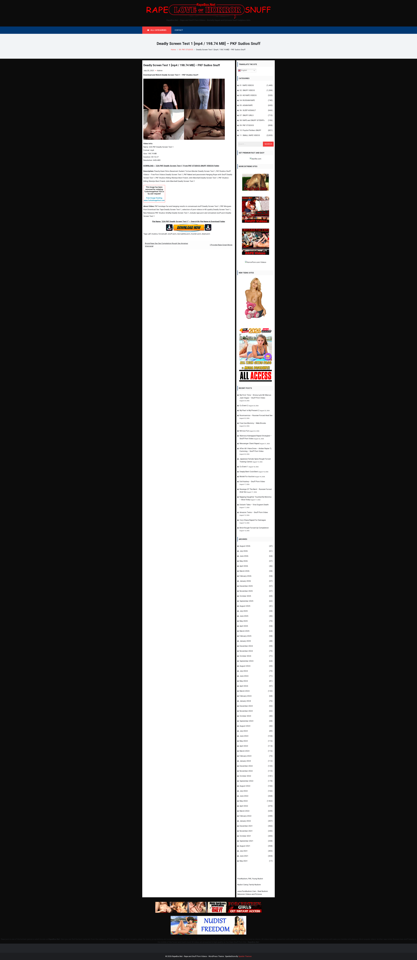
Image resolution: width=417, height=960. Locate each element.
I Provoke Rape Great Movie (221, 245)
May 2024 (244, 681)
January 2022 (245, 821)
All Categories (158, 30)
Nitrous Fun (244, 431)
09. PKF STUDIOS (247, 125)
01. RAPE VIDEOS (247, 85)
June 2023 (244, 736)
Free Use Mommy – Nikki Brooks (253, 423)
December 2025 (246, 586)
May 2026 (244, 561)
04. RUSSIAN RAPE (247, 100)
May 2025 (244, 621)
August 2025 (245, 606)
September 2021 (246, 841)
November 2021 (246, 831)
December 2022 (246, 766)
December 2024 (246, 646)
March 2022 (244, 811)
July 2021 (244, 851)
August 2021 (245, 846)
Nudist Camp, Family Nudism (249, 885)
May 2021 (244, 861)
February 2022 (245, 816)
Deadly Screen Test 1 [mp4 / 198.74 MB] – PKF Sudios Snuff (181, 65)
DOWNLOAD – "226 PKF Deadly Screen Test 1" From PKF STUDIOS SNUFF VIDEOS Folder (181, 166)
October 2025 (245, 596)
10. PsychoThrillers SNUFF (250, 130)
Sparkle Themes (245, 956)
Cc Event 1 (244, 466)
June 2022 (244, 796)
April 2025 (244, 626)
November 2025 (246, 591)
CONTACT (179, 30)
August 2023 (245, 726)
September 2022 (246, 781)
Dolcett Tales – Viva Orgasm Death (254, 505)
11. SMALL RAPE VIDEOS (250, 135)
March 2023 (244, 751)
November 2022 (246, 771)
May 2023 (244, 741)
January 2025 (245, 641)
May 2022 (244, 801)
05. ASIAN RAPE (246, 105)
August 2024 (245, 666)
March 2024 (244, 691)
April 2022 (244, 806)
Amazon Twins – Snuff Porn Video (254, 512)
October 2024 (245, 656)
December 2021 (246, 826)
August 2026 (245, 546)
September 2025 (246, 601)
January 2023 (245, 761)
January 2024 (245, 701)
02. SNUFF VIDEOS (247, 90)
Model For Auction (247, 476)
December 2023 (246, 706)
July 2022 (244, 791)
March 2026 (244, 571)
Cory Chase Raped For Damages (253, 520)
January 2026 (245, 581)
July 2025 (244, 611)
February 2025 (245, 636)
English (244, 70)
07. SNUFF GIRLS (246, 115)
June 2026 (244, 556)
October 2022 (245, 776)
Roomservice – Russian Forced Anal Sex (256, 415)
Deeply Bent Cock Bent (249, 471)
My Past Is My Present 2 (249, 410)
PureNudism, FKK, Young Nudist (250, 879)
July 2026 (244, 551)
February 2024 (245, 696)
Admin (159, 70)
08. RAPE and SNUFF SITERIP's (252, 120)
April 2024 (244, 686)
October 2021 (245, 836)
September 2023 (246, 721)
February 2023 (245, 756)
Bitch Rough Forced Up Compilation (254, 528)
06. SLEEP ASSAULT (248, 110)
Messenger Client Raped (249, 443)
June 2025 (244, 616)
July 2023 (244, 731)
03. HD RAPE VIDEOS (248, 95)
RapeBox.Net (54, 939)
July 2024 (244, 671)
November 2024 (246, 651)
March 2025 (244, 631)
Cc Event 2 (244, 405)
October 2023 (245, 716)
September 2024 (246, 661)
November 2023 (246, 711)
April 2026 (244, 566)
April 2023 (244, 746)
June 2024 (244, 676)
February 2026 (245, 576)
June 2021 (244, 856)
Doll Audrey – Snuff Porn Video (252, 481)
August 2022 (245, 786)
